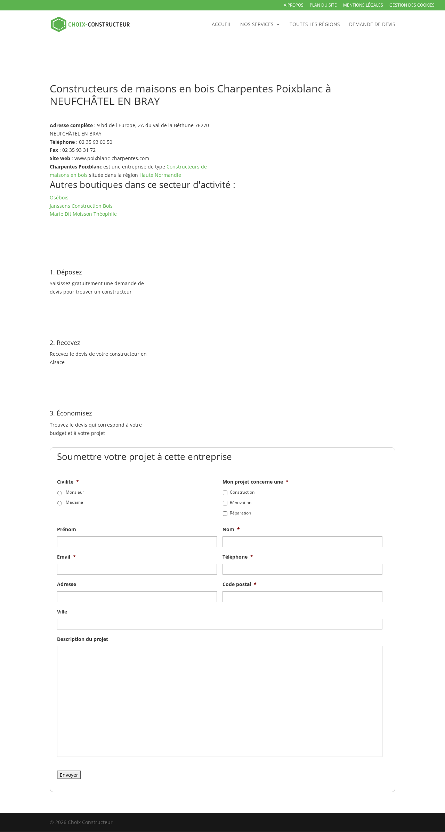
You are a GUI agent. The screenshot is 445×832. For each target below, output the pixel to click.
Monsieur (75, 492)
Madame (74, 502)
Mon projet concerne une (255, 482)
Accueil (221, 24)
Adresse (66, 584)
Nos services (257, 24)
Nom (231, 529)
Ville (62, 612)
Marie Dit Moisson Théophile (83, 214)
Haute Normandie (160, 175)
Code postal (239, 584)
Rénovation (240, 502)
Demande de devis (372, 24)
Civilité (68, 482)
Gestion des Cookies (412, 5)
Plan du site (323, 5)
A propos (294, 5)
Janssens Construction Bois (81, 206)
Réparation (240, 513)
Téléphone (237, 557)
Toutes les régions (315, 24)
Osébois (59, 197)
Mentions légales (363, 5)
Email (66, 557)
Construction (242, 492)
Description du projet (82, 639)
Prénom (66, 529)
